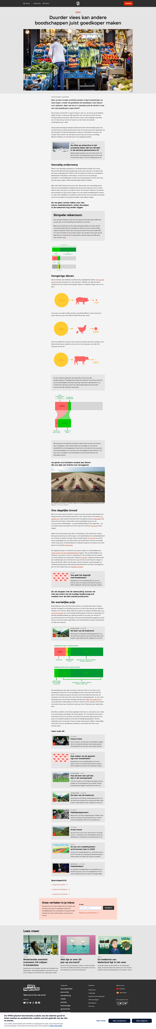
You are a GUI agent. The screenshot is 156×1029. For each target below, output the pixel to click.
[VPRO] (122, 1004)
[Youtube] (24, 1003)
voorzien (85, 557)
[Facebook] (39, 1003)
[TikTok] (33, 1003)
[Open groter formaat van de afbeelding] (64, 257)
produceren (69, 545)
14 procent (94, 526)
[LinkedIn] (36, 1003)
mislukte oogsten (77, 567)
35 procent (91, 538)
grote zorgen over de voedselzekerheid (64, 553)
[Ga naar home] (78, 3)
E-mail (81, 904)
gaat (64, 237)
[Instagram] (27, 1003)
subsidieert (97, 519)
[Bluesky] (30, 1003)
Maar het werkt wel (92, 699)
